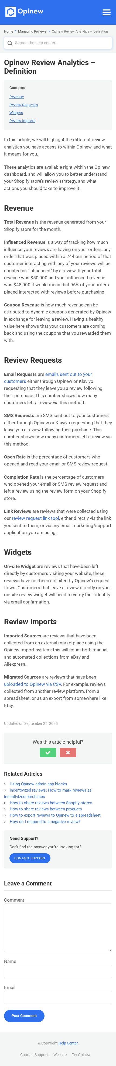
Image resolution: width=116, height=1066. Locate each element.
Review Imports (22, 121)
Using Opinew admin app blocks (38, 784)
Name (10, 961)
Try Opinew (81, 1055)
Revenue (16, 97)
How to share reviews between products (46, 809)
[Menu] (107, 12)
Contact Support (30, 858)
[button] (48, 752)
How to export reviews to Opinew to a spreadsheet (55, 815)
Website (60, 1055)
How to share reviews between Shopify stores (51, 802)
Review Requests (23, 105)
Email (9, 987)
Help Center (68, 1043)
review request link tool (35, 518)
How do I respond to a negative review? (45, 821)
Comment (14, 900)
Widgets (16, 113)
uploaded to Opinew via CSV (32, 684)
